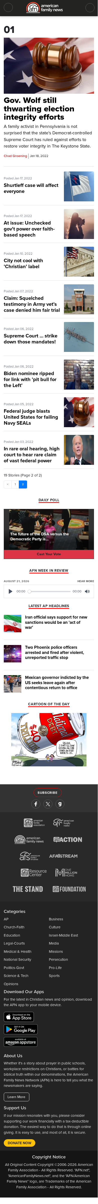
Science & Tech (16, 975)
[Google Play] (22, 1030)
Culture (54, 927)
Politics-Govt (14, 967)
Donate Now (19, 1143)
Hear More (85, 581)
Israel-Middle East (63, 935)
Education (12, 935)
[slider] (49, 591)
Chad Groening (15, 156)
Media (54, 943)
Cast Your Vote (49, 554)
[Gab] (59, 804)
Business (56, 919)
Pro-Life (55, 967)
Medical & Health (17, 951)
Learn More (16, 1097)
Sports (54, 975)
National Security (17, 959)
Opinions (11, 984)
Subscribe (47, 793)
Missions (56, 951)
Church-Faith (14, 927)
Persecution (58, 959)
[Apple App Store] (20, 1017)
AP (6, 919)
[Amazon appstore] (20, 1042)
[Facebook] (35, 804)
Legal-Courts (14, 943)
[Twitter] (47, 804)
